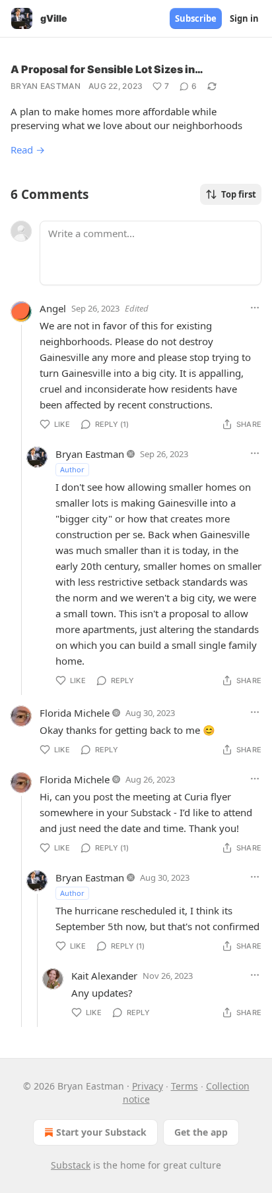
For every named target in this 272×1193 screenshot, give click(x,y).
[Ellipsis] (254, 307)
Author (72, 469)
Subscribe (196, 18)
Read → (28, 149)
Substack (70, 1165)
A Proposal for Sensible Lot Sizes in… (107, 69)
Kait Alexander (104, 975)
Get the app (201, 1132)
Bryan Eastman (46, 86)
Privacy (147, 1086)
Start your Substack (101, 1132)
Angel (53, 308)
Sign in (244, 18)
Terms (184, 1086)
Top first (238, 194)
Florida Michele (75, 712)
